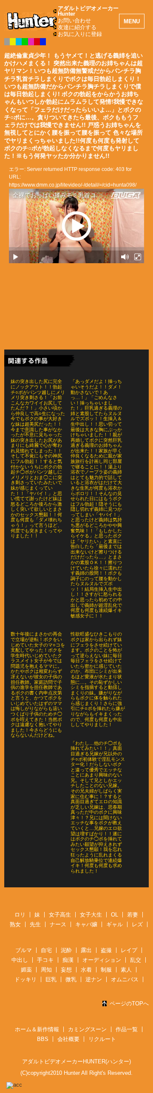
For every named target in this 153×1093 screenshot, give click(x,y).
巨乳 (51, 979)
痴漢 (68, 960)
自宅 (46, 950)
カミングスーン (87, 1029)
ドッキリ (25, 979)
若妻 (132, 914)
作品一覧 (127, 1029)
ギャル (114, 924)
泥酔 (66, 950)
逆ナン (93, 979)
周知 (46, 969)
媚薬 (26, 969)
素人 (126, 969)
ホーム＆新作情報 (37, 1029)
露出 (86, 950)
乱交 (135, 960)
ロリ (20, 914)
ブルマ (23, 950)
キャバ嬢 (86, 924)
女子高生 (60, 914)
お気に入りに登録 (80, 34)
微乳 (70, 979)
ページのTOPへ (129, 1003)
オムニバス (125, 979)
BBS (42, 1039)
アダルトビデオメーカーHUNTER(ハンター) (76, 1061)
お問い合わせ (74, 20)
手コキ (45, 960)
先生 (35, 924)
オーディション (101, 960)
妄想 (66, 969)
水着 (86, 969)
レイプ (129, 950)
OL (114, 914)
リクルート (102, 1039)
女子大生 (91, 914)
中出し (19, 960)
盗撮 (106, 950)
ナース (58, 924)
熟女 (15, 924)
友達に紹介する (77, 27)
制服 (106, 969)
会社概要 (68, 1039)
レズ (137, 924)
